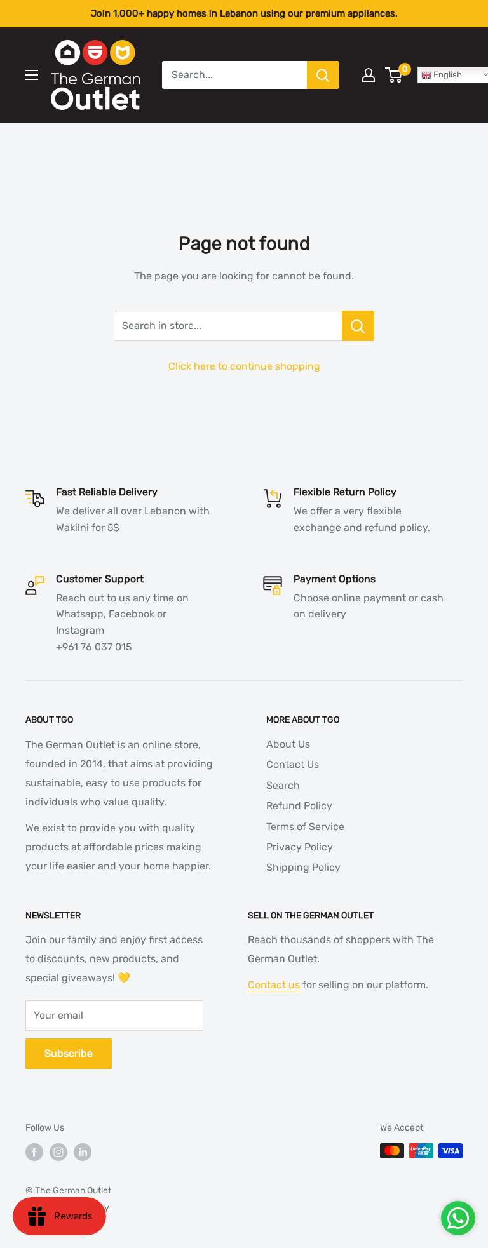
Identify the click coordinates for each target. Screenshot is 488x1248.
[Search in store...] (358, 326)
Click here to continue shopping (244, 366)
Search (283, 785)
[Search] (323, 75)
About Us (288, 744)
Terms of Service (305, 827)
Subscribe (68, 1053)
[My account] (368, 75)
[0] (394, 75)
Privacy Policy (299, 847)
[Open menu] (31, 75)
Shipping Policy (303, 867)
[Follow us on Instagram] (58, 1152)
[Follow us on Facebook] (34, 1152)
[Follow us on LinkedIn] (83, 1152)
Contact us (274, 985)
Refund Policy (299, 806)
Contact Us (292, 764)
